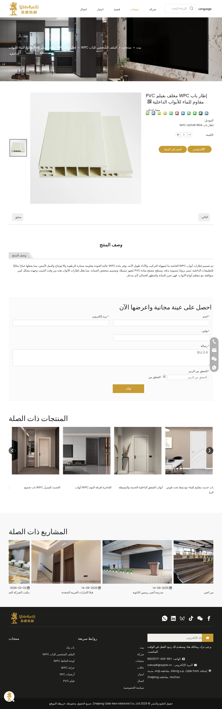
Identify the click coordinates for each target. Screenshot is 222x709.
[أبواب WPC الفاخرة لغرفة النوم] (85, 450)
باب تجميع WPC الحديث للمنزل (41, 487)
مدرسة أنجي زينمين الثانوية (142, 592)
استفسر (197, 149)
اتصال (140, 681)
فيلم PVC (69, 681)
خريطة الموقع (57, 704)
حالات (140, 668)
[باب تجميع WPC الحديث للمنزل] (34, 450)
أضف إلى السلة (173, 149)
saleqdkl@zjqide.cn (159, 665)
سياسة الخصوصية (133, 688)
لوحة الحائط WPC (64, 661)
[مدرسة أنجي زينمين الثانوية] (131, 584)
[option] (34, 458)
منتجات (139, 661)
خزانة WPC (68, 668)
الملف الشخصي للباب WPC (58, 654)
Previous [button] (12, 450)
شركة (140, 654)
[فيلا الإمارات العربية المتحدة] (60, 584)
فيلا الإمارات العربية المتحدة (71, 592)
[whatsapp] (164, 618)
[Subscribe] (207, 638)
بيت (142, 648)
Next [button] (209, 450)
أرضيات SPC (67, 674)
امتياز (141, 674)
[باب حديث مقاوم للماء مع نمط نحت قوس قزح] (187, 450)
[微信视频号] (182, 618)
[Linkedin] (173, 618)
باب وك (70, 648)
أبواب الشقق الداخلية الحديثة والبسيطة (139, 487)
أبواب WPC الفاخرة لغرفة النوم (92, 487)
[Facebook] (208, 618)
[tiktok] (191, 618)
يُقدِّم (128, 389)
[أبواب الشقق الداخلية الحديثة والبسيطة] (136, 450)
